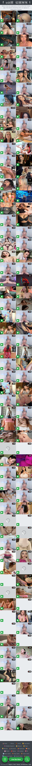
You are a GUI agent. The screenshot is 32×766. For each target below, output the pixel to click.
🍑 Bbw (28, 748)
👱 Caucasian (26, 743)
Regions (11, 764)
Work (14, 764)
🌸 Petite (6, 751)
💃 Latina (18, 743)
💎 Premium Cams (7, 756)
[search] (27, 759)
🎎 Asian (4, 743)
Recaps (18, 764)
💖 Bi (26, 751)
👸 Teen (25, 746)
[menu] (5, 759)
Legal (30, 764)
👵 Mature (19, 746)
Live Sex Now (16, 759)
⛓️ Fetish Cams (18, 756)
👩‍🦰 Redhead (21, 748)
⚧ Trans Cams (25, 753)
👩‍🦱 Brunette (12, 748)
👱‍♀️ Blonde (5, 748)
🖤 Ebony (11, 743)
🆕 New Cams (7, 753)
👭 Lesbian (20, 751)
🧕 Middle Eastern (9, 746)
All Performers (24, 764)
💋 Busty (13, 751)
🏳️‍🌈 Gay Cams (15, 753)
